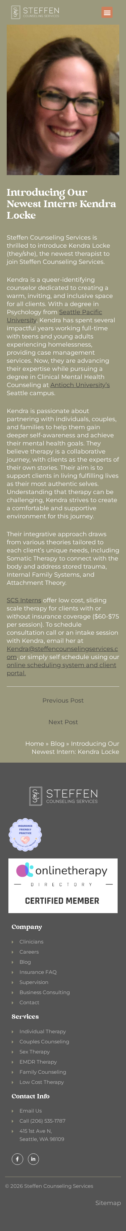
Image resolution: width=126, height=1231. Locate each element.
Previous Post (63, 700)
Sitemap (108, 1203)
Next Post (63, 722)
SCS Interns (24, 600)
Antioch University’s (80, 385)
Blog (57, 743)
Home (34, 743)
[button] (107, 12)
